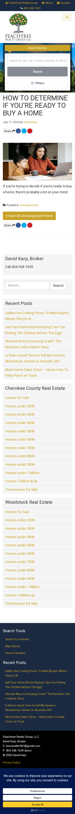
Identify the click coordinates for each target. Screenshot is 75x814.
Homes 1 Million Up (20, 595)
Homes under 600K (20, 439)
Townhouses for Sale (21, 489)
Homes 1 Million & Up (21, 481)
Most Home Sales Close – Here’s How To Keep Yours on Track (36, 373)
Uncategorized (29, 205)
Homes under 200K (20, 406)
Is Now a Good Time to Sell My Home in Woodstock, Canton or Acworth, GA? (35, 358)
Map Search (12, 646)
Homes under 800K (20, 456)
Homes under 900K (20, 464)
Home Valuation (15, 653)
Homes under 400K (20, 423)
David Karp (30, 122)
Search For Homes (17, 639)
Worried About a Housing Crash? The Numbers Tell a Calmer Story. (33, 344)
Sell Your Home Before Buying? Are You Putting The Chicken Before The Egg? (35, 330)
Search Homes (37, 48)
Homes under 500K (20, 431)
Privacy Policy (11, 762)
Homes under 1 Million (22, 473)
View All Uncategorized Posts (30, 216)
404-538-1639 (32, 8)
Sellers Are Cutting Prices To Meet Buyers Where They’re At (37, 316)
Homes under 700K (20, 448)
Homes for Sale (17, 398)
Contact (65, 2)
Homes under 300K (20, 414)
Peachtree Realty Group (23, 2)
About (49, 2)
